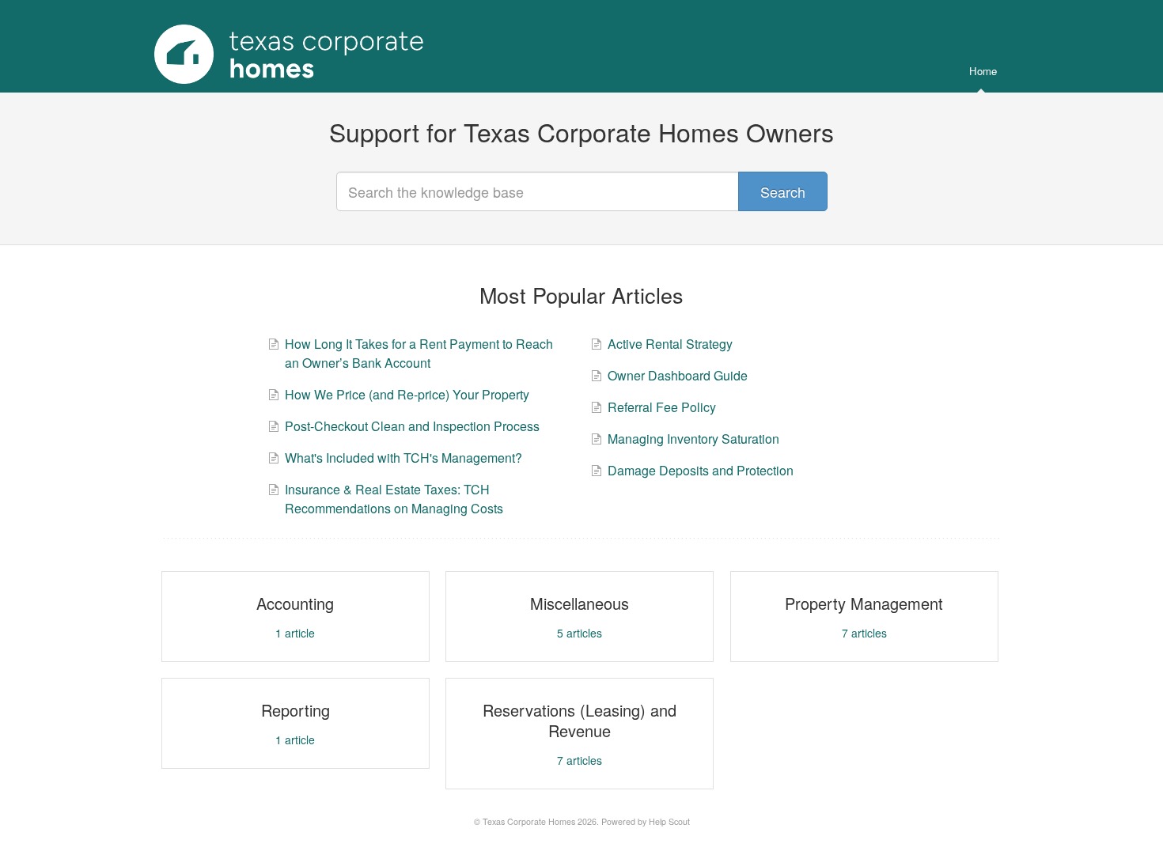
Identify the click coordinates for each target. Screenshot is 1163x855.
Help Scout (669, 821)
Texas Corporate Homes (529, 821)
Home (983, 70)
